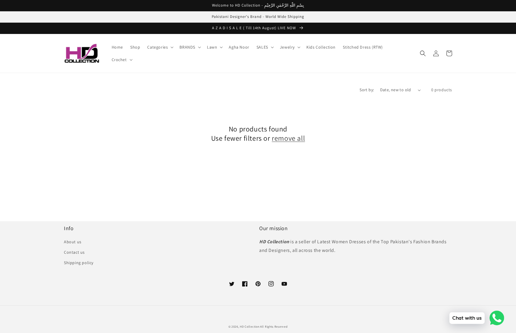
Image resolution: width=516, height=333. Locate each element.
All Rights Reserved (274, 327)
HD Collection (249, 327)
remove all (288, 138)
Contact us (74, 252)
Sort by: (367, 89)
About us (73, 241)
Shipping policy (78, 262)
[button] (160, 47)
